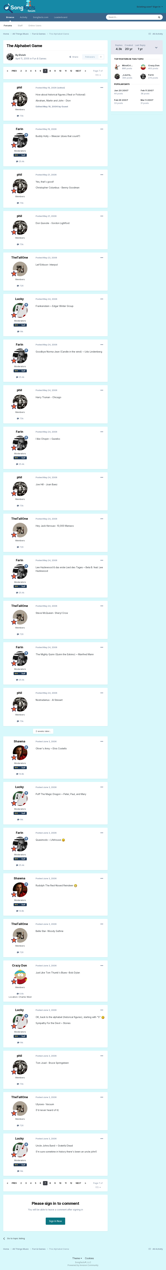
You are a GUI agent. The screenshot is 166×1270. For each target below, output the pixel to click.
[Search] (159, 17)
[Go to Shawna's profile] (20, 752)
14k (21, 331)
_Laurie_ (126, 75)
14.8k (21, 774)
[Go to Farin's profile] (20, 140)
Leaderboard (60, 17)
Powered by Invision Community (83, 1265)
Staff (20, 25)
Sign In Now (55, 1221)
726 (21, 285)
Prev (14, 71)
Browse (10, 17)
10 (60, 71)
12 (71, 71)
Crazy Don (19, 965)
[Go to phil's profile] (20, 99)
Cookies (89, 1258)
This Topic (146, 17)
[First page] (7, 71)
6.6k (21, 993)
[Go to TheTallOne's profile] (20, 269)
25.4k (21, 161)
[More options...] (102, 88)
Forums (8, 25)
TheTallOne (19, 257)
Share (74, 57)
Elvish (22, 55)
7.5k (21, 115)
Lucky (19, 299)
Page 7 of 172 (98, 73)
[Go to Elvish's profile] (10, 56)
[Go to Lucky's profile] (20, 310)
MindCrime (128, 65)
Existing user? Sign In (149, 6)
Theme (76, 1258)
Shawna (19, 741)
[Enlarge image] (63, 839)
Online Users (34, 25)
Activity (23, 17)
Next (78, 71)
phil (19, 87)
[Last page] (85, 71)
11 (65, 71)
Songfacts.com (40, 17)
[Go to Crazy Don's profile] (20, 977)
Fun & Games (39, 58)
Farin (19, 129)
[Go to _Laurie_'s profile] (117, 76)
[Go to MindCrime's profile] (117, 67)
